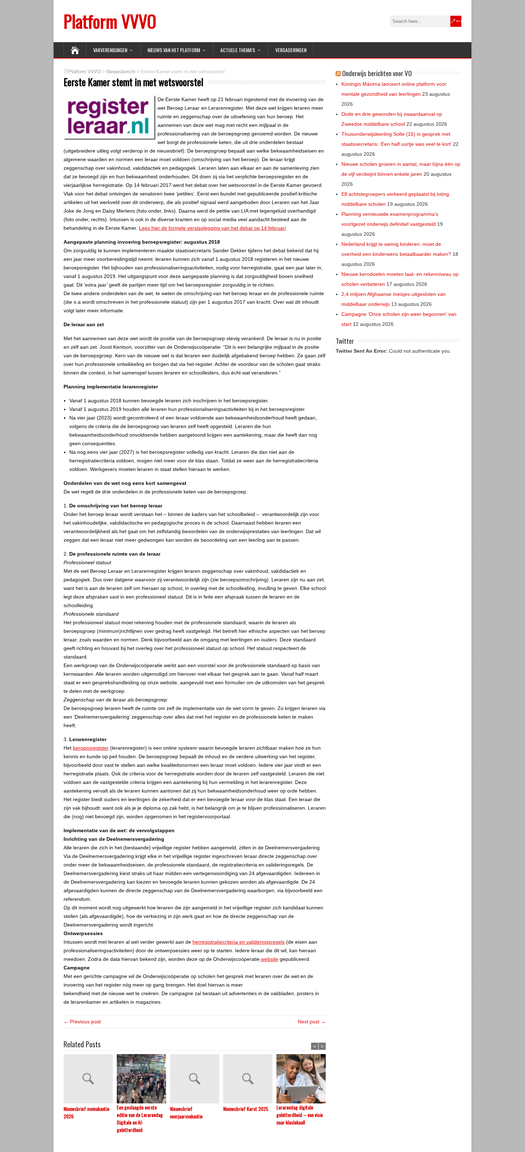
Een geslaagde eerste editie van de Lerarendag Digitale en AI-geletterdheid (140, 1118)
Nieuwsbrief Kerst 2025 (245, 1108)
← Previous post (82, 1021)
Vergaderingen (290, 50)
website (269, 959)
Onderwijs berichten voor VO (377, 73)
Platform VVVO (110, 21)
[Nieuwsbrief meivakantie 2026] (90, 1079)
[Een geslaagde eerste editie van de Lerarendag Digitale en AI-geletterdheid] (143, 1078)
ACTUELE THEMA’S (237, 50)
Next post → (312, 1021)
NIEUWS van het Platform (174, 50)
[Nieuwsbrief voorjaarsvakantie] (196, 1079)
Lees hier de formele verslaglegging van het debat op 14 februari (212, 228)
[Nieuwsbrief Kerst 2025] (249, 1079)
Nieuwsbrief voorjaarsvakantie (186, 1112)
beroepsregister (91, 748)
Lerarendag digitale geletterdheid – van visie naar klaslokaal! (299, 1114)
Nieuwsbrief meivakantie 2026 (86, 1112)
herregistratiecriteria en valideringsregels (238, 942)
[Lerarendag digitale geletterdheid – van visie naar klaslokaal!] (303, 1078)
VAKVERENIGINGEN (110, 50)
